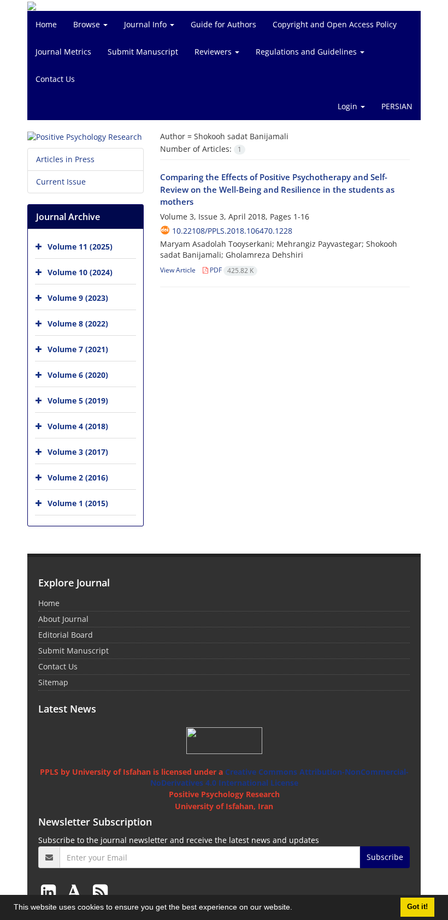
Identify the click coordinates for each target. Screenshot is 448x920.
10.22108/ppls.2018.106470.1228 (232, 230)
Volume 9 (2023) (78, 298)
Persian (396, 106)
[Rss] (100, 891)
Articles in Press (65, 159)
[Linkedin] (50, 891)
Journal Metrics (63, 51)
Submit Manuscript (143, 51)
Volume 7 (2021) (78, 349)
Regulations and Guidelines (307, 51)
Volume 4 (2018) (78, 426)
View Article (178, 270)
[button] (296, 908)
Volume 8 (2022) (78, 323)
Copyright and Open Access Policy (335, 24)
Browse (87, 24)
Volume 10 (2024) (80, 272)
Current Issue (61, 181)
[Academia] (76, 891)
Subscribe (385, 857)
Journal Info (146, 24)
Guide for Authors (223, 24)
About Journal (63, 619)
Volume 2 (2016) (78, 477)
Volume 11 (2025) (80, 246)
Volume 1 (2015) (78, 503)
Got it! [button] (417, 907)
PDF (231, 270)
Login (348, 106)
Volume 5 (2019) (78, 400)
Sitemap (53, 682)
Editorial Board (65, 635)
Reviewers (214, 51)
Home (46, 24)
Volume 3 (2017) (78, 452)
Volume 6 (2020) (78, 375)
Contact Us (55, 79)
